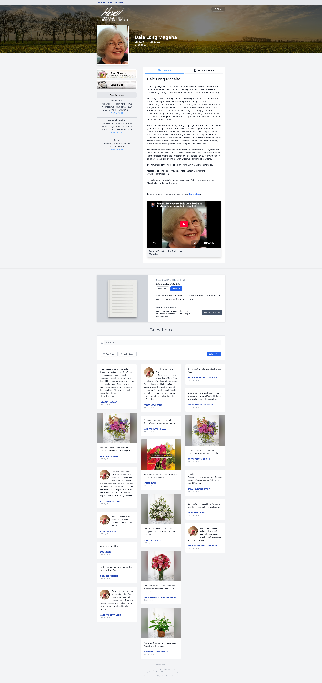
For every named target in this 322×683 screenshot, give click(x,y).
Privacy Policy (154, 672)
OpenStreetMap (163, 676)
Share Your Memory (212, 312)
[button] (116, 428)
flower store (194, 194)
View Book (162, 289)
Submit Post (214, 354)
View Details (117, 112)
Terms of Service (168, 672)
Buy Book (176, 289)
